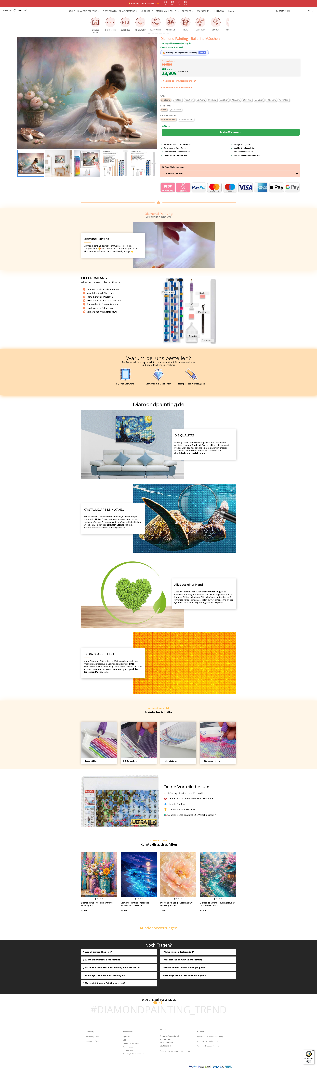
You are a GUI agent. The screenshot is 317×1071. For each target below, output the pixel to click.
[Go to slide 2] (97, 898)
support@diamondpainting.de (214, 1036)
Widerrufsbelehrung (130, 1047)
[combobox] (290, 11)
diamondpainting (211, 1041)
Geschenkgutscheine (93, 1036)
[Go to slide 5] (102, 898)
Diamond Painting (212, 1046)
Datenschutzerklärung (131, 1043)
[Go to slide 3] (99, 898)
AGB (124, 1040)
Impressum (127, 1036)
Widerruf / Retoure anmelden (133, 1054)
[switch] (308, 1061)
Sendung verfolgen (92, 1041)
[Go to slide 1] (95, 899)
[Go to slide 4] (100, 898)
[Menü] (313, 1051)
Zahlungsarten (128, 1050)
